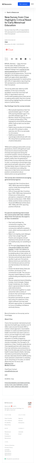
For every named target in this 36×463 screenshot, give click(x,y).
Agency (20, 418)
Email (20, 434)
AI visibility (8, 422)
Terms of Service (9, 445)
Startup (20, 420)
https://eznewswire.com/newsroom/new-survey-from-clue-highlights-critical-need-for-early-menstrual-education (17, 384)
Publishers (8, 436)
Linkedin (20, 431)
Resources (8, 438)
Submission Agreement (8, 454)
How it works (8, 418)
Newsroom (8, 431)
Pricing (7, 434)
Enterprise (21, 422)
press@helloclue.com (11, 371)
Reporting (7, 424)
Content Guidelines (8, 450)
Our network (8, 420)
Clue (6, 42)
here (10, 315)
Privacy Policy (9, 447)
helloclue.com (9, 363)
